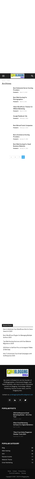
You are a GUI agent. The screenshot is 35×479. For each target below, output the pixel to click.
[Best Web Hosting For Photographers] (7, 99)
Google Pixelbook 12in (20, 116)
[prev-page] (11, 157)
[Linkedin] (15, 400)
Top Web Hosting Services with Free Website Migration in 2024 (17, 342)
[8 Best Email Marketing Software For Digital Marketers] (7, 424)
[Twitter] (25, 400)
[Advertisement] (17, 17)
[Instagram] (10, 400)
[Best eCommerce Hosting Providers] (7, 137)
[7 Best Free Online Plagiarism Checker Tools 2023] (7, 434)
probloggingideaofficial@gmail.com (21, 395)
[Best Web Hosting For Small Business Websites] (7, 146)
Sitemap (23, 473)
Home (3, 80)
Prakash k (15, 92)
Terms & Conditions (14, 473)
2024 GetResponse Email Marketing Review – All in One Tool (22, 415)
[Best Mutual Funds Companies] (7, 127)
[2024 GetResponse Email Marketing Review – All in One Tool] (7, 415)
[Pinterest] (20, 400)
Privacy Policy (22, 471)
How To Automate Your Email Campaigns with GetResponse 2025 (17, 354)
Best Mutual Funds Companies (23, 125)
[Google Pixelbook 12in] (7, 118)
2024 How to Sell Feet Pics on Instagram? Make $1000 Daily (18, 348)
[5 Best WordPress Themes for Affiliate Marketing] (7, 109)
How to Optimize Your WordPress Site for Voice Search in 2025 (18, 330)
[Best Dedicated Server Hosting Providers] (7, 90)
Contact (15, 471)
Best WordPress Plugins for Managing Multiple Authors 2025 (17, 336)
